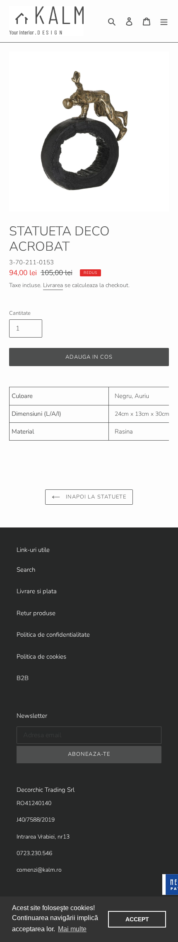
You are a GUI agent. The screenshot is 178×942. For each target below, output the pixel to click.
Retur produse (36, 613)
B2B (23, 678)
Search (26, 570)
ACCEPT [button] (137, 919)
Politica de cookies (41, 656)
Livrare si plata (37, 591)
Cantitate (20, 313)
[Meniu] (164, 21)
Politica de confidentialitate (53, 634)
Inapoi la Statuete (95, 497)
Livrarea (53, 285)
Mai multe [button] (72, 928)
